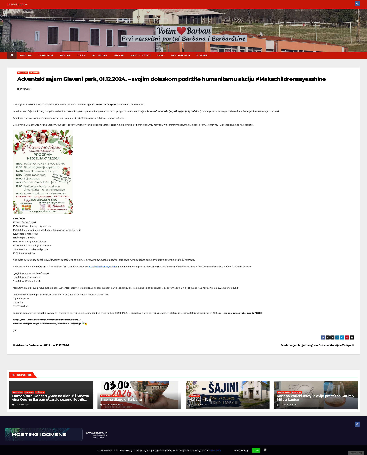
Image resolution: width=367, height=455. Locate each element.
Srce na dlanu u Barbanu (121, 399)
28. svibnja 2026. (112, 405)
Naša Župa (40, 392)
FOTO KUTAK (99, 55)
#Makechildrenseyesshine (103, 266)
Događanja (45, 55)
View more (215, 450)
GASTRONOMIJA (180, 55)
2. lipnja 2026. (22, 405)
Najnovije (26, 55)
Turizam (119, 55)
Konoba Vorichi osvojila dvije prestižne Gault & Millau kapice (315, 398)
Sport (161, 55)
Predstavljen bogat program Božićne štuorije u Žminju (316, 345)
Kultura (65, 55)
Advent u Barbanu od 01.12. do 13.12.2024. (43, 345)
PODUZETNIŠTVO (140, 55)
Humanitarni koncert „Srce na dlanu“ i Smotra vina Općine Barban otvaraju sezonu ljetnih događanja (50, 399)
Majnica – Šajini (201, 399)
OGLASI (81, 55)
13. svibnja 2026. (288, 405)
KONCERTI (202, 55)
